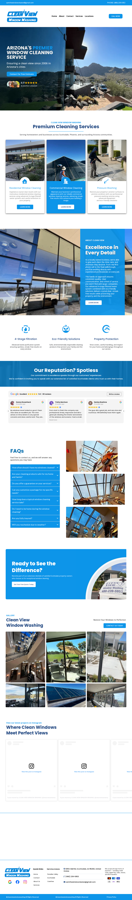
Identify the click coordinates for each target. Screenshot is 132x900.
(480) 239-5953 (72, 876)
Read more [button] (53, 420)
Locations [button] (89, 16)
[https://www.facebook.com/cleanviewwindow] (17, 882)
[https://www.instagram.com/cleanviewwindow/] (25, 882)
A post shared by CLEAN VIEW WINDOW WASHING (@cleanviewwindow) (31, 797)
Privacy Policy (111, 897)
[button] (123, 411)
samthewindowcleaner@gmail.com (20, 3)
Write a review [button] (114, 394)
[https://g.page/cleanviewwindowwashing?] (25, 160)
